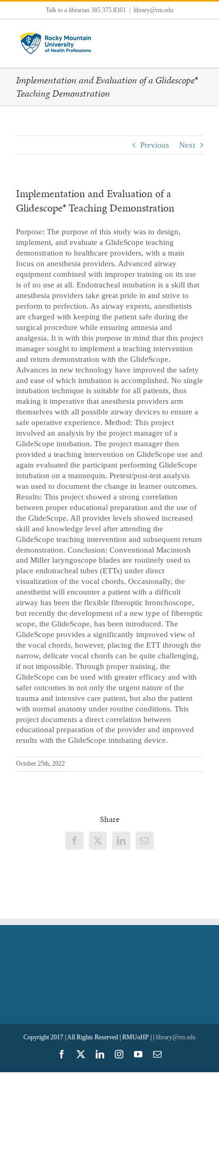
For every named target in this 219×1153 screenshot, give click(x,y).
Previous (154, 145)
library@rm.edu (153, 10)
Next (187, 145)
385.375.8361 (108, 10)
